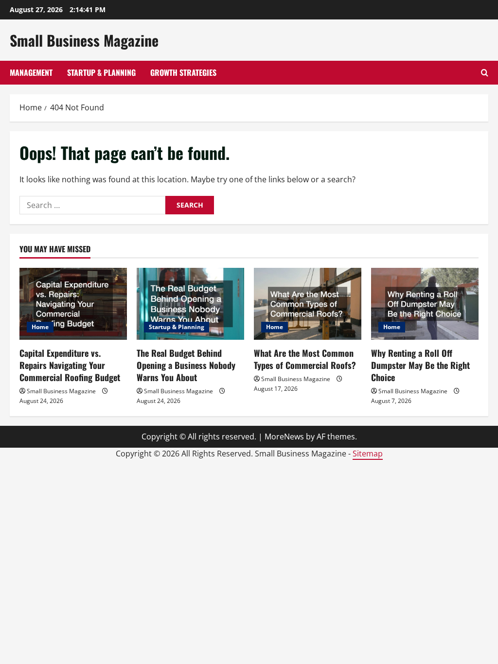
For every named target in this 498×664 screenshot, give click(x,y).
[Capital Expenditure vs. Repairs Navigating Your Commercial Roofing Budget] (73, 303)
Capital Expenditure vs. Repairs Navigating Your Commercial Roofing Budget (69, 365)
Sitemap (368, 453)
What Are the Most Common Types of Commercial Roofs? (305, 359)
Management (31, 72)
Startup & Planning (101, 72)
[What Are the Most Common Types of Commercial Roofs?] (307, 303)
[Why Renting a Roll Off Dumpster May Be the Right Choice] (425, 303)
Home (40, 327)
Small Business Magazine (84, 40)
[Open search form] (484, 72)
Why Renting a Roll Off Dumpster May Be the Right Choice (420, 365)
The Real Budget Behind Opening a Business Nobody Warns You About (186, 365)
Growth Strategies (183, 72)
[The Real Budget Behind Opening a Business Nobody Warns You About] (190, 303)
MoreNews (284, 436)
